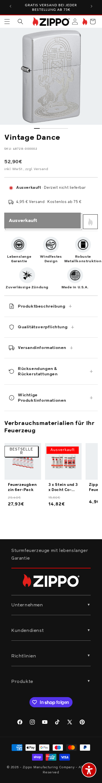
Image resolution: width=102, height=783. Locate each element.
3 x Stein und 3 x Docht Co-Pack (63, 488)
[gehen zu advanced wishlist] (84, 21)
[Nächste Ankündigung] (91, 6)
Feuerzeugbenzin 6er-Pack (22, 487)
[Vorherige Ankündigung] (10, 6)
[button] (7, 21)
